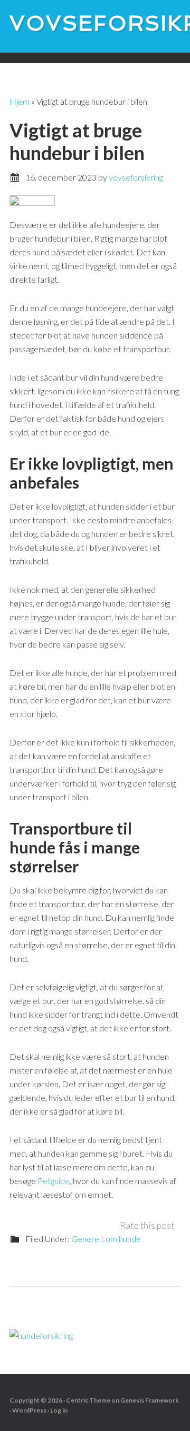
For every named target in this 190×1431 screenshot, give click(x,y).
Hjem (20, 101)
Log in (59, 1410)
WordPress (29, 1410)
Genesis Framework (149, 1400)
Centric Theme (88, 1400)
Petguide (53, 1181)
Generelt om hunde (106, 1239)
